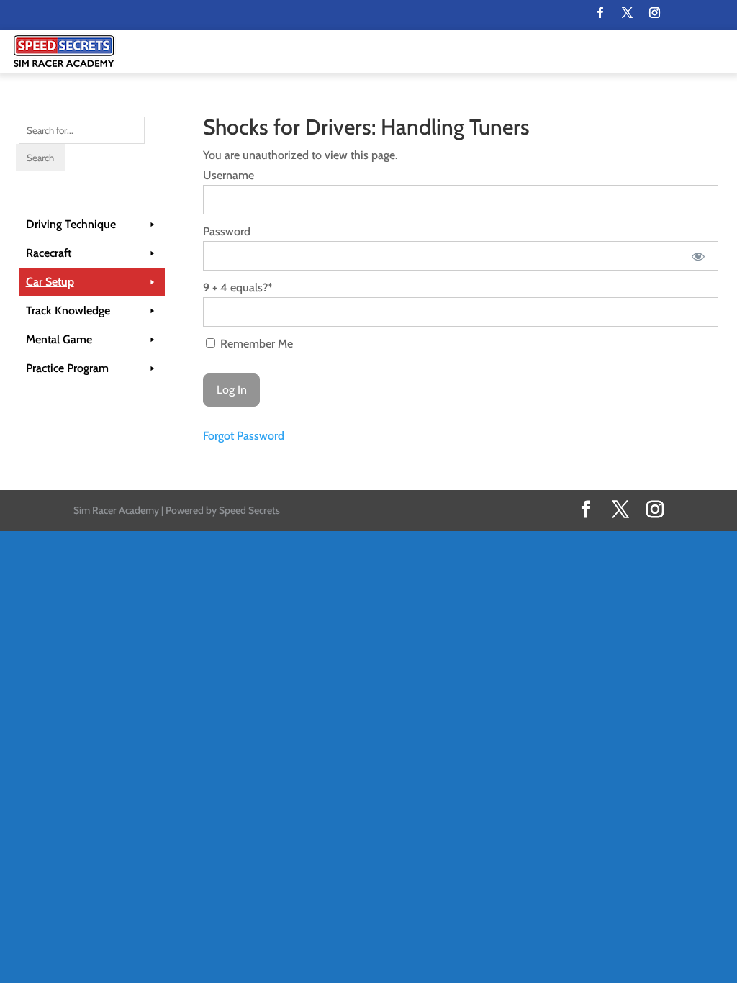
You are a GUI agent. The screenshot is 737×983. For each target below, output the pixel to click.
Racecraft (48, 253)
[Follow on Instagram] (654, 13)
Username (228, 175)
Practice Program (67, 368)
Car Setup (50, 282)
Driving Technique (71, 224)
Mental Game (59, 339)
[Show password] (697, 256)
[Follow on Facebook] (599, 13)
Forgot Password (243, 436)
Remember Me (255, 343)
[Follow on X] (627, 13)
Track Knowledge (68, 310)
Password (226, 231)
